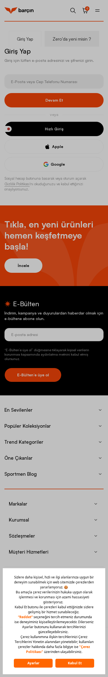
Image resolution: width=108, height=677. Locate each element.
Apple (57, 146)
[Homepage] (19, 10)
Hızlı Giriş (54, 128)
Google (58, 164)
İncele (23, 265)
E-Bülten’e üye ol (33, 374)
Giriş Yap (25, 39)
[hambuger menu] (97, 10)
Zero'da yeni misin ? (72, 39)
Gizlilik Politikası (17, 184)
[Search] (73, 10)
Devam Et (54, 100)
